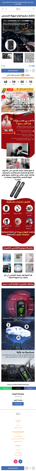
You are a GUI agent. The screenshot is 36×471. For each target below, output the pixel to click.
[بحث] (6, 9)
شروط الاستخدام (18, 436)
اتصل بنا (18, 425)
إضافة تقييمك (18, 404)
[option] (18, 35)
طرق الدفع (18, 452)
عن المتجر (18, 450)
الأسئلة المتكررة (18, 428)
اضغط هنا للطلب (13, 70)
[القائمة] (33, 9)
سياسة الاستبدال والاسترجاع (18, 439)
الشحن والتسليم (18, 455)
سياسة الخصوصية (18, 441)
